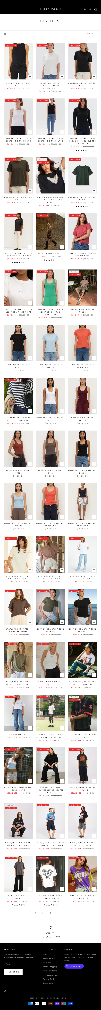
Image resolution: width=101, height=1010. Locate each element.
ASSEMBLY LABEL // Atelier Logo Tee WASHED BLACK (18, 254)
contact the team (49, 958)
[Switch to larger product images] (5, 33)
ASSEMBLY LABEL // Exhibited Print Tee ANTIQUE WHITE (50, 85)
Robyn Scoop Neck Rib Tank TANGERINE (50, 524)
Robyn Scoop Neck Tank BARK (50, 472)
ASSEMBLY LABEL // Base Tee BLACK (82, 84)
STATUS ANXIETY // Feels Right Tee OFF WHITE (82, 577)
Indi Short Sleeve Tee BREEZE (50, 366)
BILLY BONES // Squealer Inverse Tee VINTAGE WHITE (50, 736)
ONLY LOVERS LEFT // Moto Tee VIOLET (83, 897)
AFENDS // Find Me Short (50, 253)
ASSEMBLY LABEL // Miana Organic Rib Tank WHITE (18, 140)
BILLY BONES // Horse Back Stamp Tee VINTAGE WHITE (82, 683)
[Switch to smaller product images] (9, 33)
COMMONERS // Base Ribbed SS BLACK (82, 630)
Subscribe (13, 972)
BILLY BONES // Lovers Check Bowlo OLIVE (18, 789)
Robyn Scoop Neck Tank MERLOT (82, 419)
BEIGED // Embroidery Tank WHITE (50, 683)
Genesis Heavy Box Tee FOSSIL (82, 311)
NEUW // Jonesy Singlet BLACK (18, 84)
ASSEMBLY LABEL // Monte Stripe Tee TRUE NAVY (19, 419)
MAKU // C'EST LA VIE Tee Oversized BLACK (82, 844)
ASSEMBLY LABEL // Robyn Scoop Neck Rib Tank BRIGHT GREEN (50, 312)
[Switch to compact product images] (13, 33)
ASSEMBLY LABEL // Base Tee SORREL (18, 198)
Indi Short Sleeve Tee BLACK (18, 366)
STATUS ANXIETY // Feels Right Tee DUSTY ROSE (50, 577)
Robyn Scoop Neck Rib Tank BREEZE (18, 524)
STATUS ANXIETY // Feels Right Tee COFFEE (18, 630)
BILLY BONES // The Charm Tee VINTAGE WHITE (50, 897)
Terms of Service (49, 979)
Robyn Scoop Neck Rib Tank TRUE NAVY (82, 524)
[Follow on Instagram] (5, 991)
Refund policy (48, 983)
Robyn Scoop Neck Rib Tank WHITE (50, 419)
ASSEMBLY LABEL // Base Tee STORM (82, 198)
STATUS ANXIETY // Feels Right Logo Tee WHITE (18, 577)
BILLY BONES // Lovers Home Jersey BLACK (82, 736)
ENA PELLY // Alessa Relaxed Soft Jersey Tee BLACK (50, 790)
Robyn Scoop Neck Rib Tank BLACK (82, 472)
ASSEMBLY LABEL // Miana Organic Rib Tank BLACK (50, 140)
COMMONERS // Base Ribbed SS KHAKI (50, 630)
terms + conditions (50, 971)
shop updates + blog (51, 975)
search (45, 954)
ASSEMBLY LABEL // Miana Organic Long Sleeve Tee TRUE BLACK (82, 141)
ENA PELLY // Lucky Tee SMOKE (18, 897)
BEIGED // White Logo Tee (19, 735)
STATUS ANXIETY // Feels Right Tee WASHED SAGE (18, 683)
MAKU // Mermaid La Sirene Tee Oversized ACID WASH (50, 844)
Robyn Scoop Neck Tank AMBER (18, 472)
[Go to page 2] (65, 913)
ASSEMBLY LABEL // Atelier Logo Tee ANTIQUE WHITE (18, 311)
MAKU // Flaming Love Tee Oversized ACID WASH (18, 844)
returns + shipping (50, 967)
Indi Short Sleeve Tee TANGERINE (82, 366)
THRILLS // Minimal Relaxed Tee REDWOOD (82, 254)
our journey (47, 963)
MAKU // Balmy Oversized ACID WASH (82, 789)
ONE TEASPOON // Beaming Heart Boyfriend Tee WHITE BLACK (50, 199)
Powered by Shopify (63, 998)
